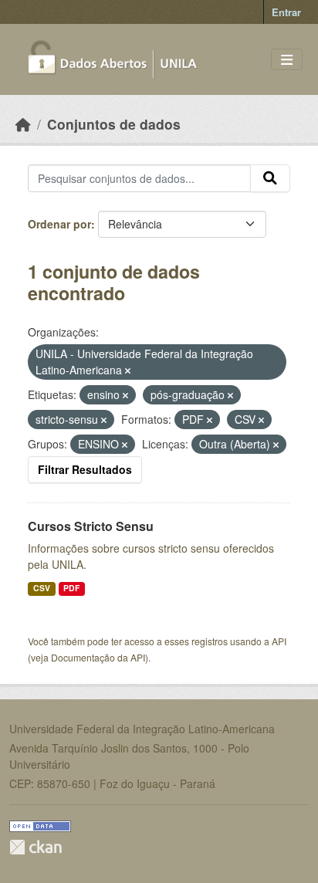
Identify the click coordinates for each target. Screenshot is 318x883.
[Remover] (127, 370)
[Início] (23, 124)
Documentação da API (98, 657)
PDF (71, 588)
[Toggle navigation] (287, 60)
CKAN (35, 847)
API (279, 641)
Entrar (286, 12)
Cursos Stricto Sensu (91, 526)
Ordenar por (59, 224)
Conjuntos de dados (114, 124)
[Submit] (270, 178)
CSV (41, 588)
